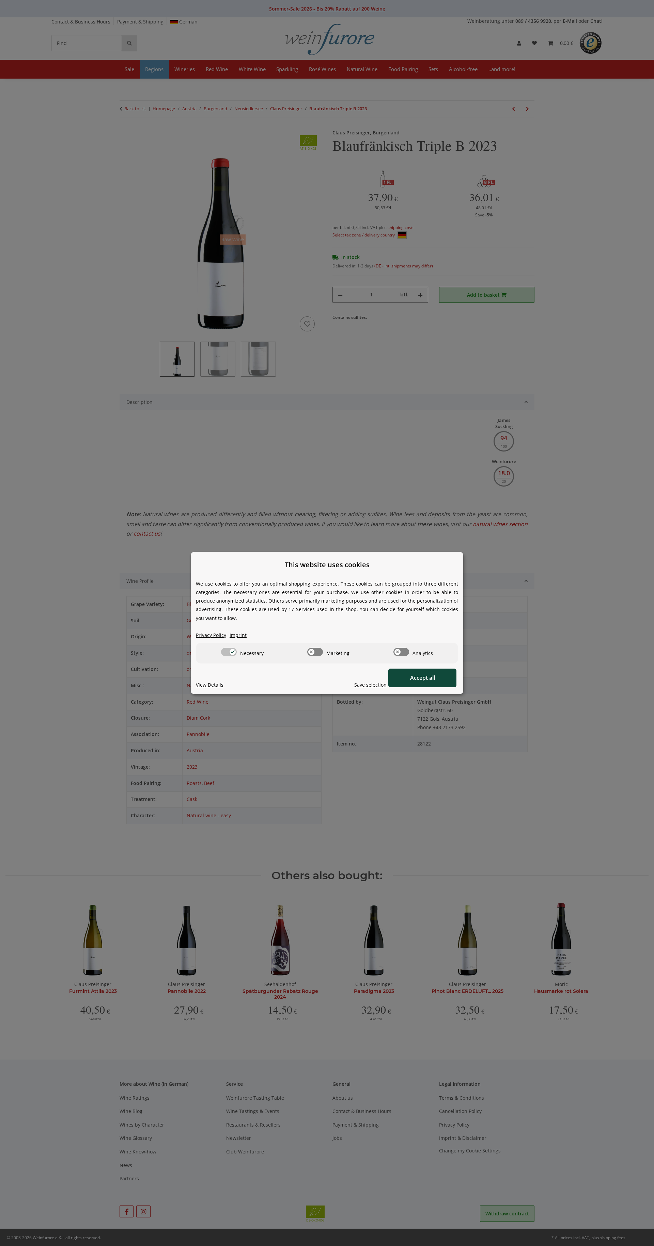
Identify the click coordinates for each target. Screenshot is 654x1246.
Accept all (422, 678)
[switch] (229, 652)
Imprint (238, 635)
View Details (209, 685)
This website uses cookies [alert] (327, 564)
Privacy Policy (211, 635)
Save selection (370, 685)
